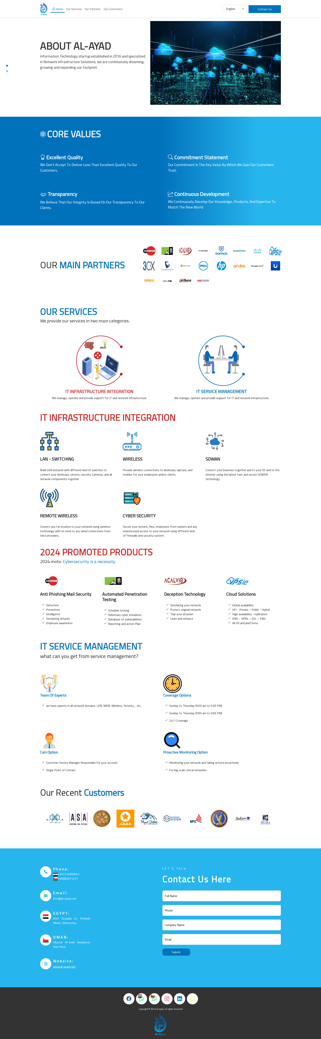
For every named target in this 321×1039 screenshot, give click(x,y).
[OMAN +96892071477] (154, 998)
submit (176, 952)
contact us (265, 9)
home (59, 9)
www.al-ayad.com (64, 966)
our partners (93, 9)
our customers (113, 9)
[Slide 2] (7, 71)
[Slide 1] (7, 65)
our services (74, 9)
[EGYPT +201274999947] (141, 998)
